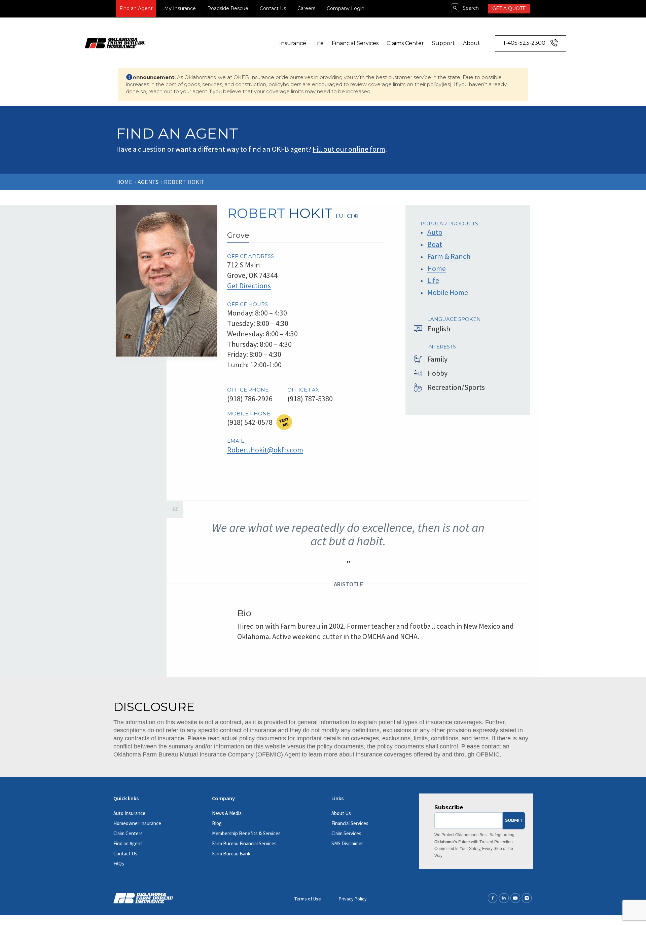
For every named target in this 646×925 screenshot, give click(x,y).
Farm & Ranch (448, 256)
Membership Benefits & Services (246, 833)
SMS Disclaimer (347, 843)
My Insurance (180, 8)
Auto (434, 232)
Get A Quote (509, 8)
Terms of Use (307, 899)
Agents (148, 182)
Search (471, 8)
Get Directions (249, 285)
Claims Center (405, 43)
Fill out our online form (349, 149)
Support (443, 43)
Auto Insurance (129, 813)
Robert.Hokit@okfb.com (265, 449)
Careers (306, 8)
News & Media (227, 813)
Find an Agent (136, 8)
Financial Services (355, 43)
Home (124, 182)
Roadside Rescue (227, 8)
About (471, 43)
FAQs (118, 863)
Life (319, 43)
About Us (341, 813)
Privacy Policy (353, 899)
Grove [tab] (238, 235)
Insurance (292, 43)
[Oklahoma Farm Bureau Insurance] (115, 42)
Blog (217, 823)
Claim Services (346, 833)
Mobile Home (447, 292)
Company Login (345, 8)
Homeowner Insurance (137, 823)
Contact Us (273, 8)
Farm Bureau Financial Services (244, 843)
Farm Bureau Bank (231, 853)
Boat (434, 244)
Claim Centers (128, 833)
